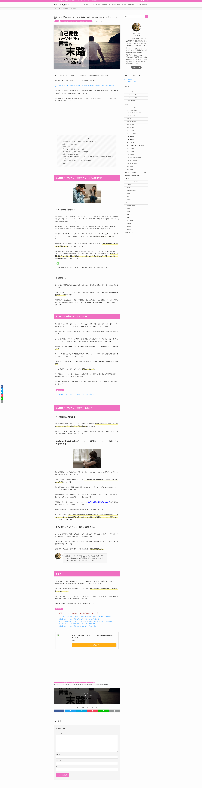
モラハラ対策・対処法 (132, 163)
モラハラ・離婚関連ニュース (133, 175)
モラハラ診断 (130, 169)
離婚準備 (129, 226)
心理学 (128, 193)
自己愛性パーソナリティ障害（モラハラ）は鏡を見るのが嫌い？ (78, 626)
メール (58, 760)
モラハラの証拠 (130, 151)
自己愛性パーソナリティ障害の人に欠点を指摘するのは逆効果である (80, 619)
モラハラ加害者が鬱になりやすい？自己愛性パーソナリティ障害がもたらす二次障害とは (86, 621)
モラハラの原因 (130, 136)
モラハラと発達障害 (131, 133)
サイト (57, 766)
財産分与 (129, 223)
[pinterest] (143, 1)
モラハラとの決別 (131, 116)
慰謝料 (128, 208)
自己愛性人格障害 (104, 684)
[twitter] (141, 1)
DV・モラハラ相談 (131, 107)
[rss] (145, 1)
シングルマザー (130, 92)
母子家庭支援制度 (131, 100)
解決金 (128, 217)
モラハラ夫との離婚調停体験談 (134, 157)
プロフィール (136, 67)
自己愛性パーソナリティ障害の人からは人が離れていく (79, 142)
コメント (59, 733)
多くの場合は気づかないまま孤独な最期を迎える (78, 160)
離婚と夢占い (129, 232)
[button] (59, 711)
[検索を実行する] (146, 16)
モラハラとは (130, 118)
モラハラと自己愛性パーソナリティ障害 (84, 21)
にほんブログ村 (128, 79)
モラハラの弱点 (130, 139)
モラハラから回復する (132, 110)
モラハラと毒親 (130, 127)
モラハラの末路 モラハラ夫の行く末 (67, 21)
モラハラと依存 (130, 124)
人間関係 (129, 184)
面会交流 (129, 229)
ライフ (127, 178)
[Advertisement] (87, 118)
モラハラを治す (130, 154)
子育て (128, 187)
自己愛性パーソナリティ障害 (93, 684)
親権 (128, 214)
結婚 (128, 196)
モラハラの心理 (130, 142)
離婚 (127, 202)
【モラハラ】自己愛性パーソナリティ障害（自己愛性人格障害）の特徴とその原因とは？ (86, 616)
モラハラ (57, 21)
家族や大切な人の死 (131, 190)
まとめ (65, 163)
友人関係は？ (68, 146)
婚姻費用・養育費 (131, 205)
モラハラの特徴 (130, 148)
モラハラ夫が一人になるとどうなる (69, 684)
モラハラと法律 (130, 130)
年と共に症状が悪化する (71, 154)
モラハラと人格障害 (131, 121)
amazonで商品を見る (94, 645)
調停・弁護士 (130, 220)
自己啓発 (129, 199)
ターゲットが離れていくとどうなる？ (74, 149)
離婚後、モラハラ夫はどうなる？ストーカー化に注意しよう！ (78, 394)
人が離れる (80, 684)
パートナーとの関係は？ (71, 144)
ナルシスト (58, 684)
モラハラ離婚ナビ (61, 5)
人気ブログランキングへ (130, 81)
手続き (128, 211)
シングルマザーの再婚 (132, 94)
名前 (58, 754)
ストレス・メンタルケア (132, 181)
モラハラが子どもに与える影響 (134, 113)
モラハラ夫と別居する (132, 160)
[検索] (147, 1)
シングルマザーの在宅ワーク (133, 97)
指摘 (85, 684)
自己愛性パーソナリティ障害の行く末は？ (75, 152)
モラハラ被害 (130, 166)
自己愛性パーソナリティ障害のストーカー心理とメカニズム (77, 624)
